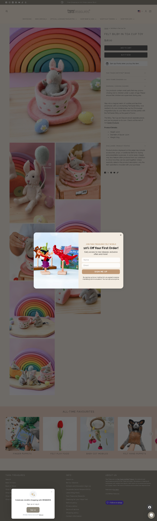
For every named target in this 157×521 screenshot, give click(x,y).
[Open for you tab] (149, 507)
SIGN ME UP (101, 272)
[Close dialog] (120, 235)
